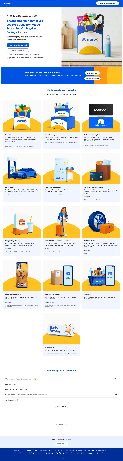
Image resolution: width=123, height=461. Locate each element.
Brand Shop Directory (62, 453)
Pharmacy (72, 453)
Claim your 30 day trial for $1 (107, 3)
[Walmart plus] (8, 3)
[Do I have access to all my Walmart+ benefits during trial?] (116, 395)
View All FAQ (61, 407)
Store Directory (28, 450)
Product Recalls (70, 450)
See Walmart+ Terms (61, 424)
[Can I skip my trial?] (116, 400)
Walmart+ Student (92, 78)
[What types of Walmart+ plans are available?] (116, 379)
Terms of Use (29, 452)
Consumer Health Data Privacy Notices (31, 453)
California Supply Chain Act (50, 452)
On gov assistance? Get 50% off (18, 50)
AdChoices (103, 452)
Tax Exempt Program (89, 450)
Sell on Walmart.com (54, 450)
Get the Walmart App (101, 450)
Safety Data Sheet (19, 452)
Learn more (87, 196)
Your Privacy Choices (67, 452)
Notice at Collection (94, 452)
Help (62, 450)
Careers (36, 450)
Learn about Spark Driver (49, 453)
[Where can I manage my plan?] (116, 389)
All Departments (18, 450)
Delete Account (97, 453)
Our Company (43, 450)
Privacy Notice (37, 452)
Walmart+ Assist (92, 73)
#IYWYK (90, 453)
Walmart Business (81, 453)
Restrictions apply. (49, 302)
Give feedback (61, 443)
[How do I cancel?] (116, 384)
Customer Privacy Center (80, 452)
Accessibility (79, 450)
